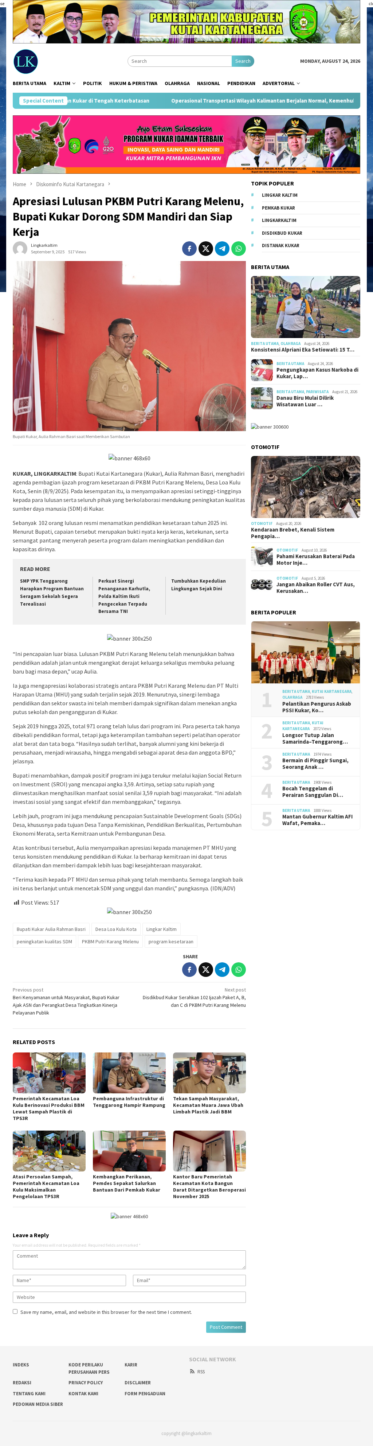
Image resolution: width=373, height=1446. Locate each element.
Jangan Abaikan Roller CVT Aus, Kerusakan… (315, 587)
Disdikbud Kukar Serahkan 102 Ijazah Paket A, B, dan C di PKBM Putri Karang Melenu (194, 997)
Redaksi (22, 1383)
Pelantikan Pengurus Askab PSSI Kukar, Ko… (316, 707)
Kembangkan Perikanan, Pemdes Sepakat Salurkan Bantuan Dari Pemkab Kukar (126, 1183)
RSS (201, 1372)
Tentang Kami (29, 1394)
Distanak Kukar (280, 245)
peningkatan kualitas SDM (44, 941)
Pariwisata (317, 391)
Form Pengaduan (145, 1394)
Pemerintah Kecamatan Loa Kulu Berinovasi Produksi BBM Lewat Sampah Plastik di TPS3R (49, 1108)
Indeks (21, 1365)
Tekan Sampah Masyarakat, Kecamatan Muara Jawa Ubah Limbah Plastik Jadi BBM (208, 1105)
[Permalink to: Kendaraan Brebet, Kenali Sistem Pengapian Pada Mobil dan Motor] (305, 487)
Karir (131, 1365)
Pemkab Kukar (278, 208)
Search (243, 61)
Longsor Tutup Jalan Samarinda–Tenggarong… (315, 738)
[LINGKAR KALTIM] (51, 60)
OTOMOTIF (261, 523)
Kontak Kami (83, 1394)
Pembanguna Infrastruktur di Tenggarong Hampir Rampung (129, 1101)
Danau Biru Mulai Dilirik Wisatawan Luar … (305, 401)
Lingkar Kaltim (161, 929)
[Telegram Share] (222, 248)
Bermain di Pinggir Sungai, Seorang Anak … (315, 763)
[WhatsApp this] (238, 248)
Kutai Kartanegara (332, 691)
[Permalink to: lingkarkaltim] (20, 248)
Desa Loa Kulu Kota (116, 929)
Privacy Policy (85, 1383)
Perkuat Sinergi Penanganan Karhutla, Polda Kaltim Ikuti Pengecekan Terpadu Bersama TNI (124, 596)
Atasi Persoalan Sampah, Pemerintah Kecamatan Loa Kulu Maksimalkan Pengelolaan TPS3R (46, 1186)
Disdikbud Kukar (282, 233)
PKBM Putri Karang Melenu (110, 941)
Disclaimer (138, 1383)
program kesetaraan (171, 941)
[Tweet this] (206, 248)
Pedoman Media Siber (38, 1404)
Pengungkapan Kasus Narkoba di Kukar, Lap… (317, 373)
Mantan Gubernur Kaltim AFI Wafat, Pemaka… (317, 819)
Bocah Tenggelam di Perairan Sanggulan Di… (312, 791)
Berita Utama (265, 343)
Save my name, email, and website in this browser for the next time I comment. (106, 1312)
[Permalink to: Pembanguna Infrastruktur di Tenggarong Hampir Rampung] (129, 1072)
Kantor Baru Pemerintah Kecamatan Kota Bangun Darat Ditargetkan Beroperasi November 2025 (209, 1186)
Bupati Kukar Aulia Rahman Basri (51, 929)
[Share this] (189, 248)
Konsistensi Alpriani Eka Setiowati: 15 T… (302, 349)
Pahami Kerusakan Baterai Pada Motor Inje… (315, 559)
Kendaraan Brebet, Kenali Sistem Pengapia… (292, 533)
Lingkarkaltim (279, 220)
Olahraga (290, 343)
